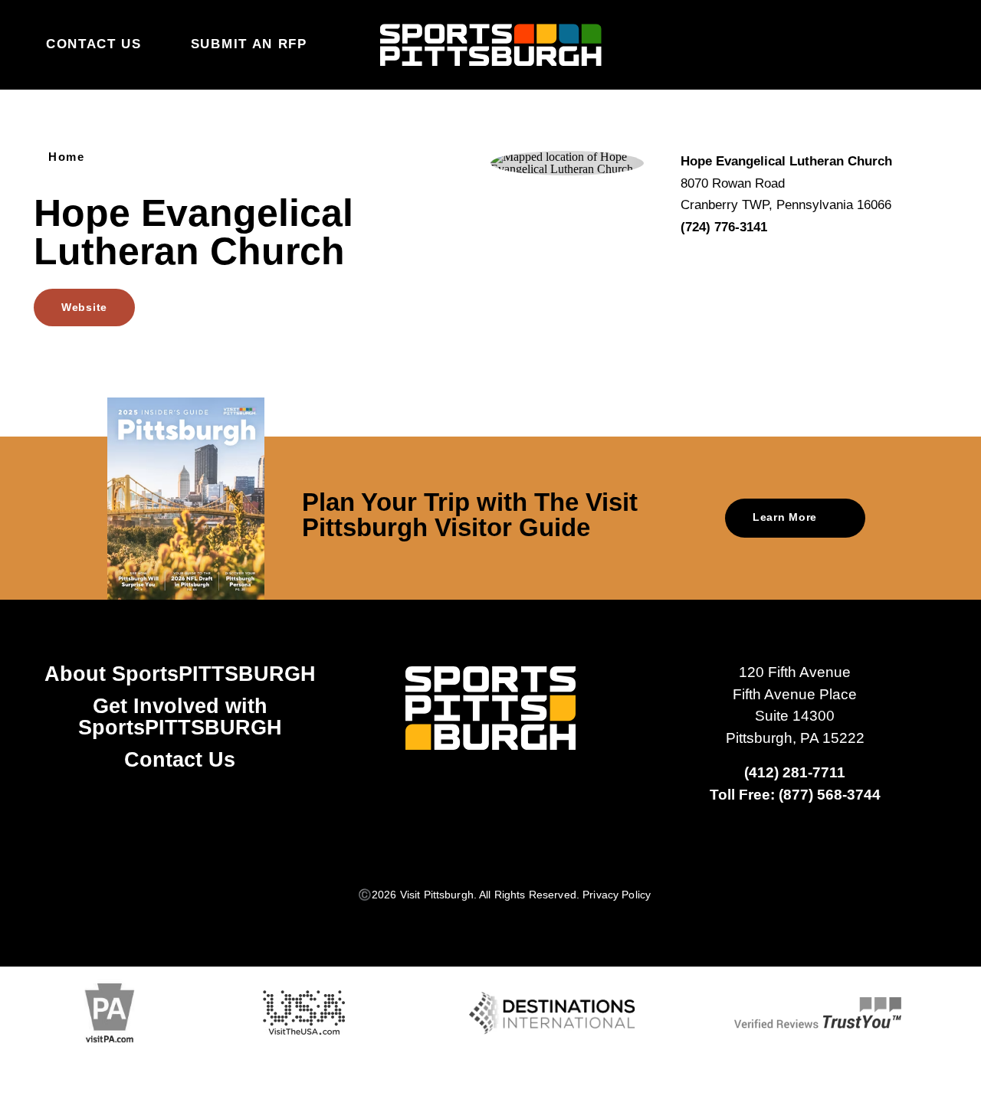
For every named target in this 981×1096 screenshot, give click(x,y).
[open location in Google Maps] (567, 161)
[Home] (491, 45)
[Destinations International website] (552, 1013)
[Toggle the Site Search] (897, 44)
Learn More (785, 517)
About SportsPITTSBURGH (180, 673)
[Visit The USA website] (304, 1012)
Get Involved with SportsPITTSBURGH (180, 716)
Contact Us (94, 44)
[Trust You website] (817, 1013)
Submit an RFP (249, 44)
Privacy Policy (616, 894)
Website (84, 307)
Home (66, 157)
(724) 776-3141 (724, 227)
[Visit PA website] (109, 1013)
